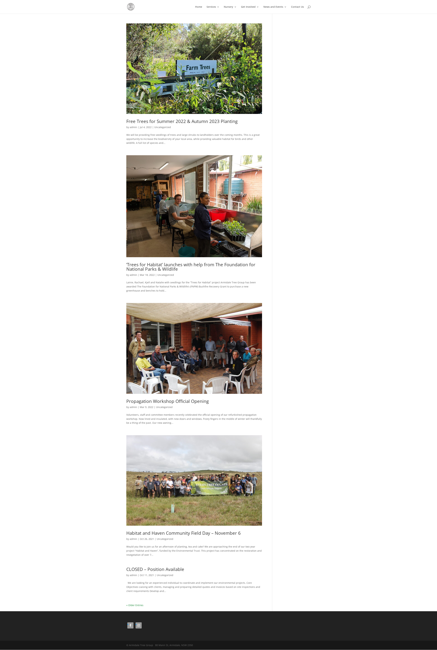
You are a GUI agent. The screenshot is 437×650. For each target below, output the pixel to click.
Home (198, 7)
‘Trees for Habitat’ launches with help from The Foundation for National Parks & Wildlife (190, 266)
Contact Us (297, 7)
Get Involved (248, 7)
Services (211, 7)
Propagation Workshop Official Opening (167, 401)
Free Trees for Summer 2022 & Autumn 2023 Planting (182, 121)
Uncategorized (162, 127)
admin (133, 127)
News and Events (273, 7)
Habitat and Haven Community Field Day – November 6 (183, 533)
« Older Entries (134, 605)
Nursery (228, 7)
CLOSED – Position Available (155, 569)
